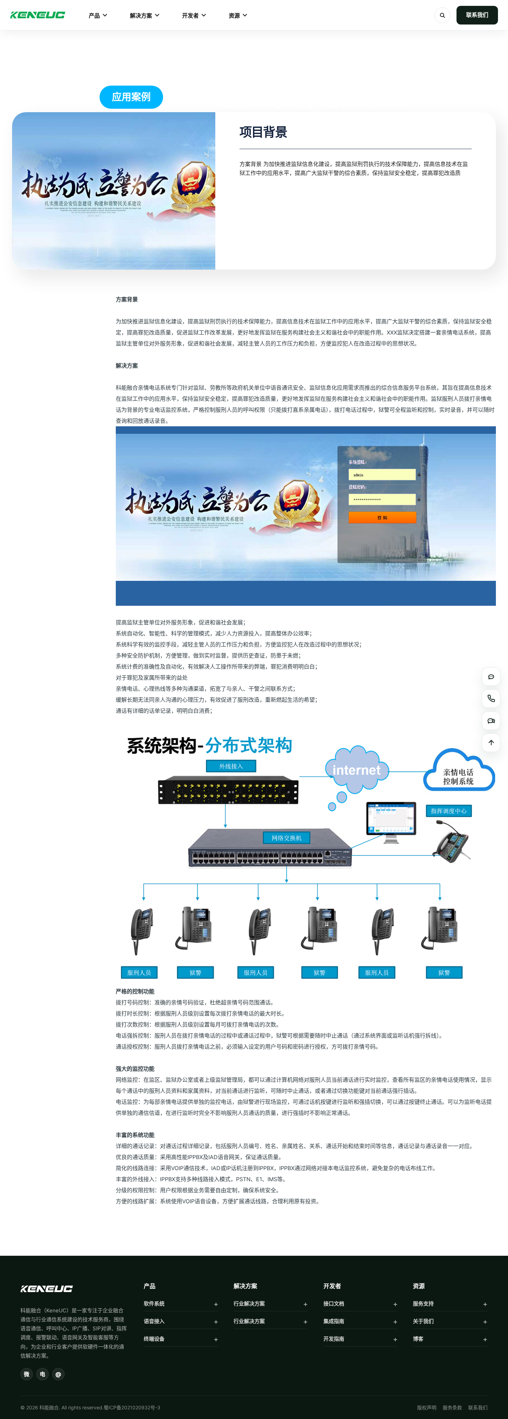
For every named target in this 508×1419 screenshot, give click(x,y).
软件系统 (154, 1303)
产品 (94, 15)
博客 (418, 1338)
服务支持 (423, 1303)
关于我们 (423, 1321)
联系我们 (477, 14)
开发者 (190, 15)
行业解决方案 (249, 1303)
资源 (234, 15)
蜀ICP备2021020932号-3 (132, 1407)
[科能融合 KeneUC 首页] (37, 15)
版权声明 (426, 1407)
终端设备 (154, 1338)
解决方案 (141, 15)
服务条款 (452, 1407)
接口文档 (333, 1303)
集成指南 (333, 1321)
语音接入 (154, 1321)
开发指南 (333, 1338)
